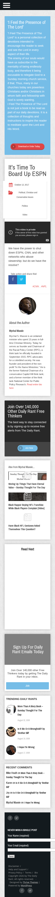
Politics (25, 206)
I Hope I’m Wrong (26, 747)
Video (24, 214)
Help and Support (17, 869)
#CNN (36, 286)
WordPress (26, 885)
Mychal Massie (16, 330)
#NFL (44, 286)
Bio (36, 872)
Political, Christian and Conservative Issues (26, 194)
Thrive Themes (30, 882)
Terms (28, 872)
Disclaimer (13, 866)
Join (27, 685)
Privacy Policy (15, 872)
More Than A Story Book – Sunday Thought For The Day (30, 710)
